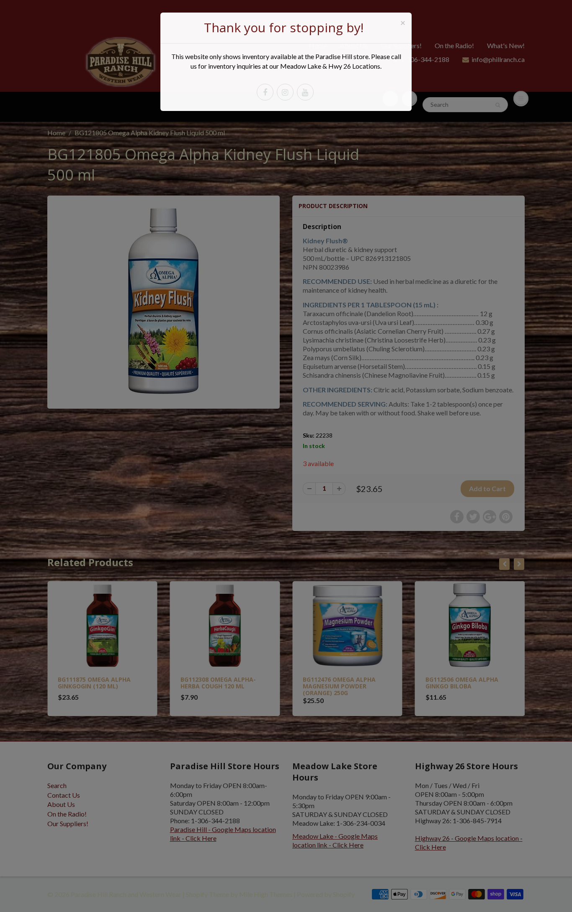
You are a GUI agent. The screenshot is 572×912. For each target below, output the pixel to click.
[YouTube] (305, 92)
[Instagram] (285, 92)
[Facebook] (265, 92)
